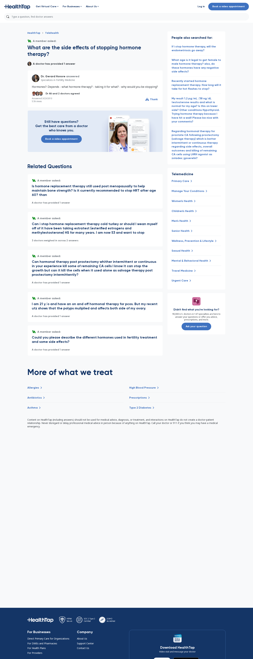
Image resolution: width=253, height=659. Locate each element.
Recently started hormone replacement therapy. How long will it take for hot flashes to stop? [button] (196, 84)
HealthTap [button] (33, 32)
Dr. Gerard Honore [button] (53, 76)
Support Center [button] (85, 643)
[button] (17, 6)
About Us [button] (82, 638)
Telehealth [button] (52, 32)
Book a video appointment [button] (228, 6)
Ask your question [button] (196, 326)
